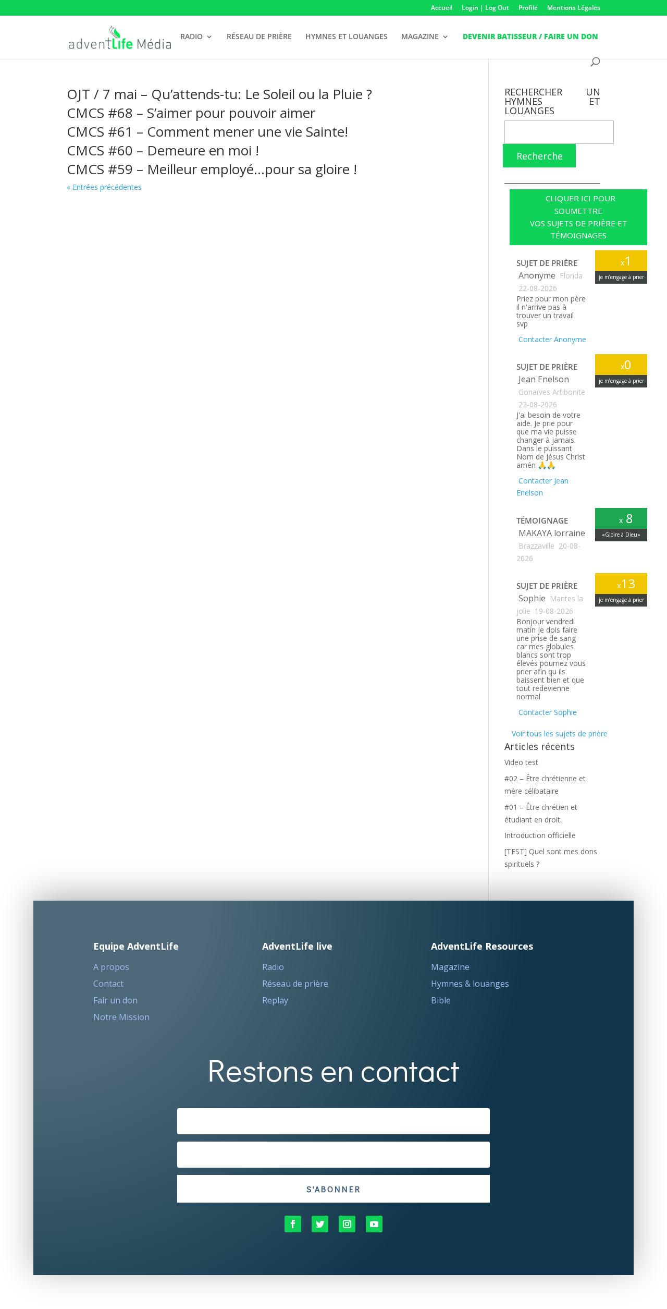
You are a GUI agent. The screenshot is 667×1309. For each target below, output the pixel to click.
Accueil (441, 8)
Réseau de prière (295, 983)
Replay (275, 1000)
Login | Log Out (485, 8)
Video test (521, 762)
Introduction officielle (540, 835)
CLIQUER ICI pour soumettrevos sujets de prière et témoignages (578, 216)
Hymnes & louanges (470, 983)
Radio (273, 967)
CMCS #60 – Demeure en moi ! (163, 150)
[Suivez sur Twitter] (320, 1224)
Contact (108, 983)
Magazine (450, 967)
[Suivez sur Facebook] (293, 1224)
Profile (528, 8)
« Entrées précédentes (104, 187)
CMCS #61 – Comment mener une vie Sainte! (207, 131)
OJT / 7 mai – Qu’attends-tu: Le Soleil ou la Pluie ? (219, 93)
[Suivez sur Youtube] (374, 1224)
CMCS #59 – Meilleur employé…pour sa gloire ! (212, 169)
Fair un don (115, 1000)
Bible (441, 1000)
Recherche (539, 156)
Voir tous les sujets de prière (559, 733)
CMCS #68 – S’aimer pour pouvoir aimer (191, 112)
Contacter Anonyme (551, 339)
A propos (111, 967)
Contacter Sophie (546, 712)
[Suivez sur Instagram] (347, 1224)
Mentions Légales (573, 8)
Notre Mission (121, 1017)
